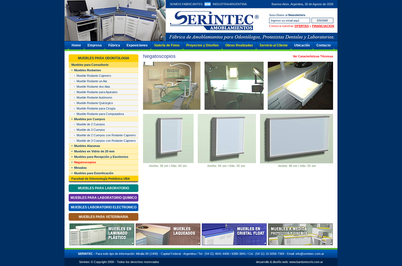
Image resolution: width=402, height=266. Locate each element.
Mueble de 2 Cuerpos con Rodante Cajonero (106, 135)
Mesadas (80, 167)
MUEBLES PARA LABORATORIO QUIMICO (104, 198)
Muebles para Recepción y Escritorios (101, 156)
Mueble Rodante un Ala (92, 81)
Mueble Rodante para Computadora (100, 114)
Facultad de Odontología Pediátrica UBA (100, 178)
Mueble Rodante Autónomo (94, 97)
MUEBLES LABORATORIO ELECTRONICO (103, 207)
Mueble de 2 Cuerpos (91, 124)
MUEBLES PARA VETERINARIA (103, 217)
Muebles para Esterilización (93, 173)
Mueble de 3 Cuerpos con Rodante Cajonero (106, 140)
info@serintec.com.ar (310, 253)
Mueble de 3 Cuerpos (91, 129)
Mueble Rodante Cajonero (94, 75)
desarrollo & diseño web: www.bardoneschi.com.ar (289, 262)
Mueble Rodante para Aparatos (97, 92)
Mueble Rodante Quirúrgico (95, 103)
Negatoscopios (85, 162)
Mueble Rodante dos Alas (93, 86)
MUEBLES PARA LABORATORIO (103, 188)
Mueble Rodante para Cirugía (96, 108)
